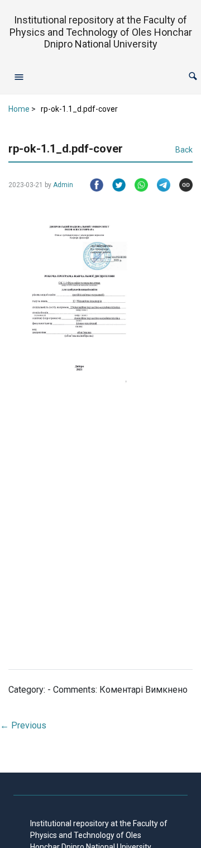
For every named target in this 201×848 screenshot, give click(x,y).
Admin (63, 185)
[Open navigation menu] (19, 76)
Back (184, 149)
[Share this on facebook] (92, 185)
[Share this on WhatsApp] (137, 185)
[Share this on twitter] (114, 185)
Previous (23, 725)
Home (19, 108)
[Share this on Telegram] (159, 185)
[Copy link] (181, 185)
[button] (193, 76)
